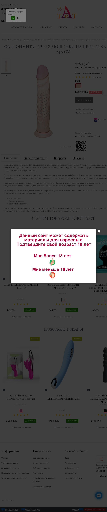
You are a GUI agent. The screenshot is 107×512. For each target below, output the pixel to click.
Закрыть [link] (99, 231)
